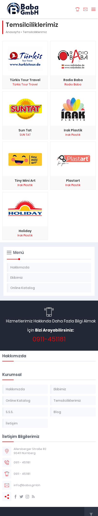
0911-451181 (49, 339)
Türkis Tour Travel (25, 84)
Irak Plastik (72, 135)
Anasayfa (13, 32)
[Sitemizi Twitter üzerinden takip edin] (21, 496)
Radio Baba (72, 84)
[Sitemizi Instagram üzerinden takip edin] (27, 496)
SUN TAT (25, 135)
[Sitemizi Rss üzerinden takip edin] (33, 496)
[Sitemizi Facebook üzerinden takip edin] (15, 496)
